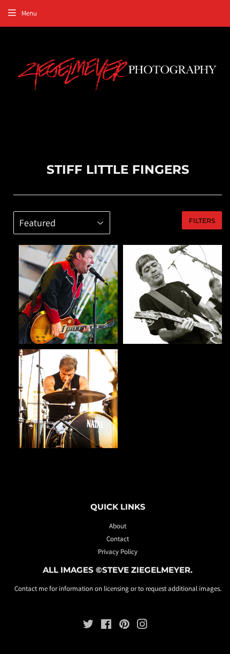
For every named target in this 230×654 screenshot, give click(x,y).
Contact (117, 538)
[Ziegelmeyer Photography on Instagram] (142, 625)
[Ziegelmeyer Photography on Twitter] (88, 625)
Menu (29, 13)
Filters (202, 221)
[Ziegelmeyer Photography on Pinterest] (124, 625)
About (117, 525)
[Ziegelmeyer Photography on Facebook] (106, 625)
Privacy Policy (117, 551)
